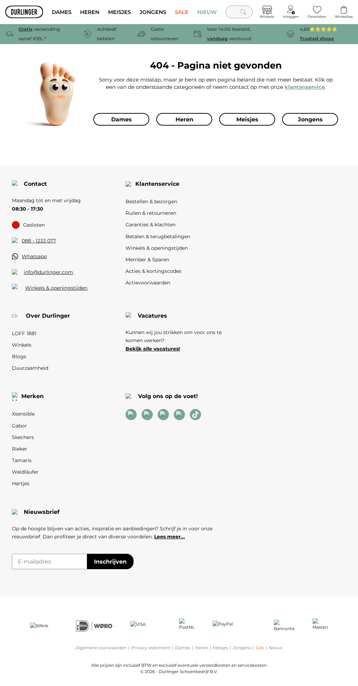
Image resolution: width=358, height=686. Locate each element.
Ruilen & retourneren (151, 213)
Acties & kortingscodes (153, 271)
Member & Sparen (147, 259)
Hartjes (20, 483)
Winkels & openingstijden (56, 288)
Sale (260, 647)
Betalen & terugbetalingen (158, 236)
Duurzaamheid (30, 368)
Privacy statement (150, 647)
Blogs (19, 356)
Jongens (242, 647)
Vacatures (152, 315)
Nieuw (275, 647)
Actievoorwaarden (148, 283)
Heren (201, 647)
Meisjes (220, 647)
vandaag (217, 38)
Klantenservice (157, 184)
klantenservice (305, 87)
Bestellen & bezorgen (151, 201)
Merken (32, 396)
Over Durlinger (48, 315)
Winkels (21, 345)
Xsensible (23, 414)
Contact (35, 184)
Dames (182, 647)
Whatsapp (34, 256)
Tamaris (21, 460)
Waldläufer (25, 472)
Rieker (19, 449)
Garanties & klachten (151, 224)
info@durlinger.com (48, 272)
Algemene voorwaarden (101, 647)
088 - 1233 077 (39, 241)
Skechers (23, 437)
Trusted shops (317, 38)
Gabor (19, 426)
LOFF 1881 (24, 333)
